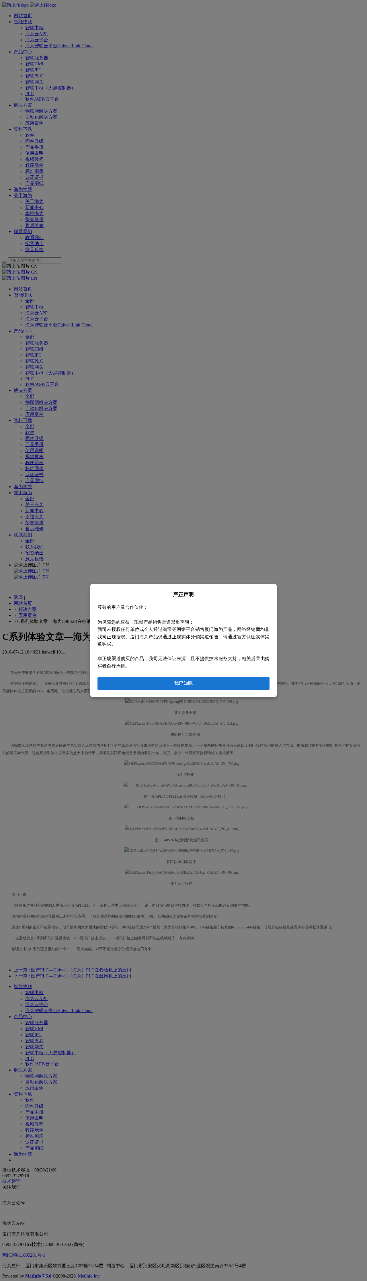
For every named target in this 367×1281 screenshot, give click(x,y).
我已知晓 (183, 683)
